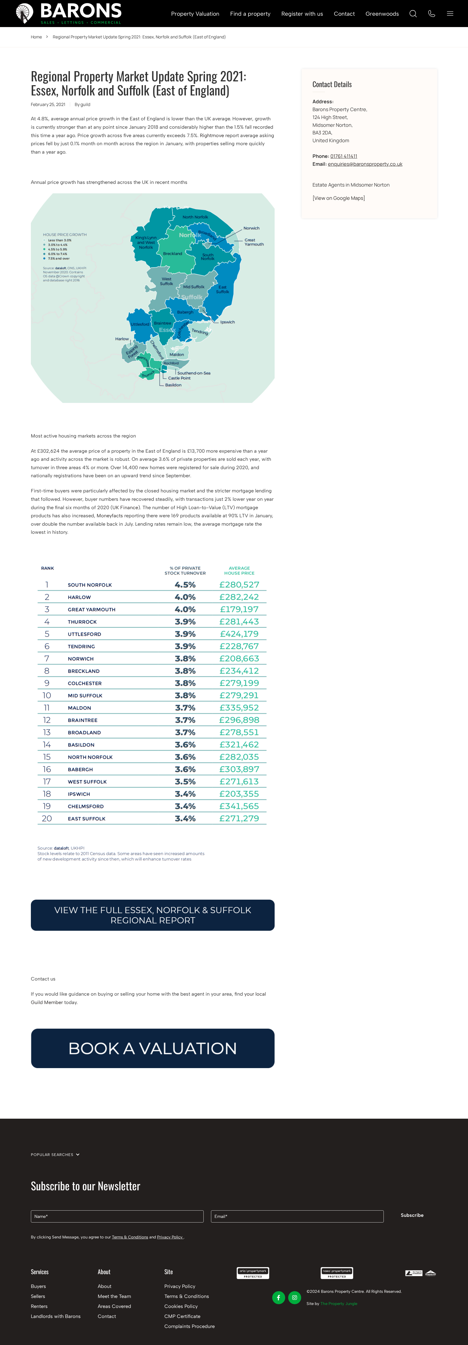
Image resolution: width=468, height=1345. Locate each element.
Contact (344, 13)
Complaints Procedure (189, 1326)
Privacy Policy (170, 1237)
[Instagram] (294, 1297)
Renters (39, 1306)
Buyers (38, 1286)
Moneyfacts (110, 516)
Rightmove (212, 135)
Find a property (250, 13)
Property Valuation (195, 13)
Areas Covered (114, 1306)
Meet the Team (114, 1296)
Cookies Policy (181, 1306)
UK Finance (125, 508)
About (104, 1286)
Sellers (38, 1296)
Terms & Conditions (130, 1237)
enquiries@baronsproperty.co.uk (365, 164)
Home (36, 37)
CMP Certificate (182, 1316)
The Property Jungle (338, 1303)
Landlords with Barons (56, 1316)
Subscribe (412, 1215)
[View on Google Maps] (339, 198)
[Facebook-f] (278, 1297)
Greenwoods (382, 13)
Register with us (302, 13)
